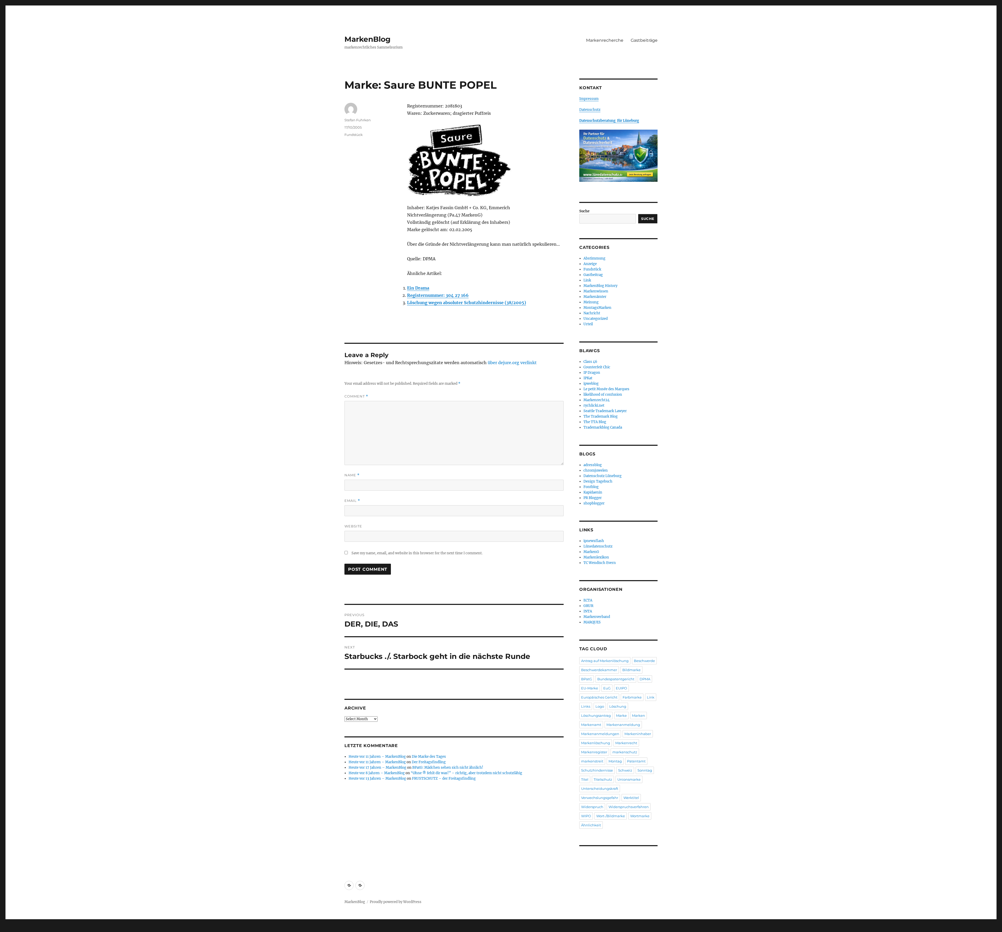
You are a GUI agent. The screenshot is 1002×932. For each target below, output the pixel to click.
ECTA (587, 600)
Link (587, 280)
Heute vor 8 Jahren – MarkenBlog (377, 773)
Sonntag (644, 770)
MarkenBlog (367, 39)
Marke (621, 715)
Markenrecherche (604, 40)
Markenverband (596, 617)
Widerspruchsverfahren (629, 807)
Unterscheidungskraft (599, 788)
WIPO (586, 816)
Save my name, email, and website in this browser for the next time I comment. (416, 553)
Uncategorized (595, 318)
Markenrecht (626, 743)
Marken (638, 715)
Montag (615, 761)
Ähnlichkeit (591, 825)
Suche (584, 211)
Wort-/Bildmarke (610, 816)
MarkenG (591, 552)
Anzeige (590, 264)
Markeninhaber (637, 734)
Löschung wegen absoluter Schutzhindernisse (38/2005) (466, 302)
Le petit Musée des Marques (606, 389)
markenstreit (592, 761)
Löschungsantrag (596, 715)
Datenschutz (589, 109)
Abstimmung (594, 258)
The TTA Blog (594, 422)
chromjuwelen (595, 470)
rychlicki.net (593, 405)
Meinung (591, 302)
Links (585, 706)
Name (352, 475)
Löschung (617, 706)
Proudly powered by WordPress (395, 902)
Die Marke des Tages (429, 756)
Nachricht (591, 313)
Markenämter (594, 296)
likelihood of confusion (602, 394)
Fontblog (591, 487)
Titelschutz (603, 779)
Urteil (588, 324)
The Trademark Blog (600, 416)
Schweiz (625, 770)
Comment (356, 396)
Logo (599, 706)
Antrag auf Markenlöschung (605, 661)
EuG (607, 688)
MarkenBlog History (600, 286)
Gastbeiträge (644, 40)
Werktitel (631, 798)
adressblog (592, 465)
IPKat (587, 378)
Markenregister (594, 752)
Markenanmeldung (623, 725)
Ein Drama (418, 288)
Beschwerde (644, 661)
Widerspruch (592, 807)
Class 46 (590, 361)
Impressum (589, 99)
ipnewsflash (593, 541)
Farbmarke (632, 697)
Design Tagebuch (597, 481)
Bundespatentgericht (615, 679)
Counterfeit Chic (596, 367)
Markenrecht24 (596, 400)
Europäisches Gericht (599, 697)
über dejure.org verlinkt (512, 362)
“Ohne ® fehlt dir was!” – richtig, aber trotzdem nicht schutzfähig (466, 773)
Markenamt (591, 725)
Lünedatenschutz (597, 546)
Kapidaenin (592, 492)
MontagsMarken (597, 307)
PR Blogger (592, 498)
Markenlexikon (596, 557)
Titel (584, 779)
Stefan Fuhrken (357, 120)
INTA (587, 611)
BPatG (586, 679)
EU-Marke (589, 688)
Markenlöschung (595, 743)
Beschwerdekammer (599, 670)
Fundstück (353, 135)
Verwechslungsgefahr (599, 798)
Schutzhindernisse (597, 770)
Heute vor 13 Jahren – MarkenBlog (377, 778)
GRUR (588, 606)
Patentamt (636, 761)
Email (352, 500)
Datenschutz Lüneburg (602, 476)
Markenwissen (595, 291)
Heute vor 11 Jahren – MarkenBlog (377, 756)
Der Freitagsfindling (429, 762)
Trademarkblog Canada (602, 427)
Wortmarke (639, 816)
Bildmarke (631, 670)
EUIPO (621, 688)
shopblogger (594, 503)
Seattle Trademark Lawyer (605, 411)
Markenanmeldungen (600, 734)
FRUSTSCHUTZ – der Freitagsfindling (444, 778)
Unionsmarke (629, 779)
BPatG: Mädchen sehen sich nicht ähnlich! (447, 767)
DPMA (645, 679)
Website (353, 526)
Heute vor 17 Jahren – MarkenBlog (377, 767)
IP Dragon (591, 372)
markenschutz (624, 752)
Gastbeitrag (593, 275)
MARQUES (592, 622)
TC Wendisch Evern (599, 563)
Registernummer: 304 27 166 (438, 295)
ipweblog (591, 383)
